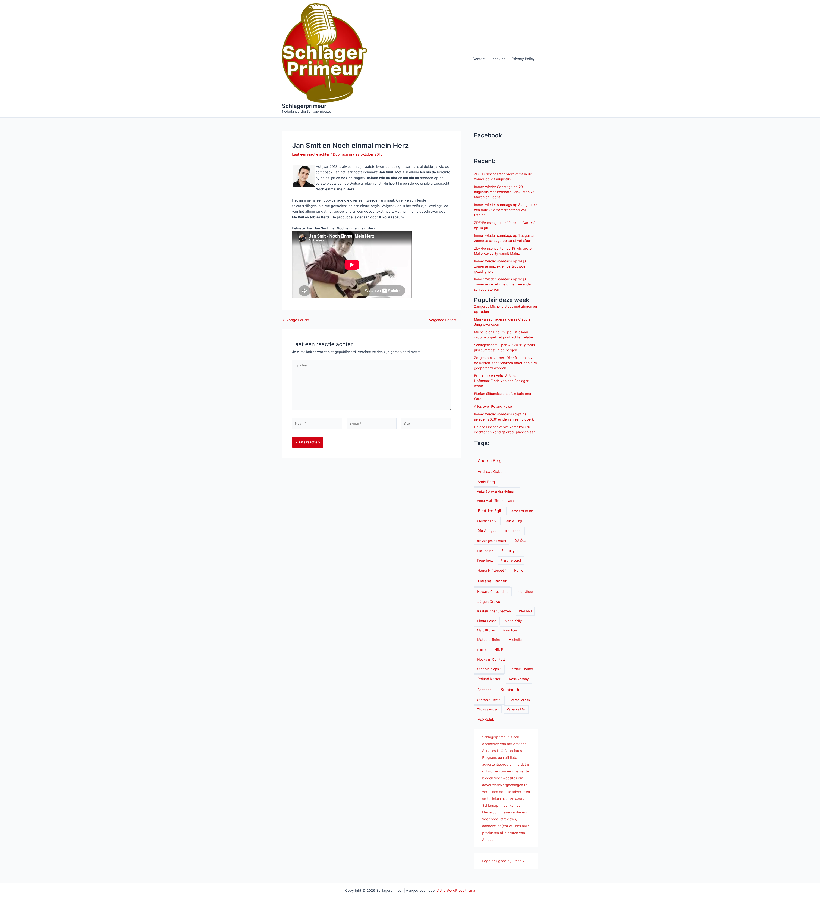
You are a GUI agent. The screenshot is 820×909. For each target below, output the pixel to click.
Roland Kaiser (489, 679)
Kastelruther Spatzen (494, 611)
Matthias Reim (488, 640)
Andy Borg (486, 482)
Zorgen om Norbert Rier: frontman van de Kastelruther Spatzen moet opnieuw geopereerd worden (505, 363)
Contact (479, 59)
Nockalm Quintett (491, 659)
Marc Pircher (486, 630)
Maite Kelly (513, 621)
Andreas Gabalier (493, 471)
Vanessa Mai (516, 709)
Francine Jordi (511, 560)
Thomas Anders (488, 709)
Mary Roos (510, 630)
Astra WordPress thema (456, 890)
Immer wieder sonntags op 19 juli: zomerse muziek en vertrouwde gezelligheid (501, 266)
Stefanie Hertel (489, 700)
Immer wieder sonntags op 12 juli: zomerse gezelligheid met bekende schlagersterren (502, 284)
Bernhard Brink (521, 511)
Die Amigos (486, 530)
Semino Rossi (513, 689)
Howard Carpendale (492, 592)
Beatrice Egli (489, 510)
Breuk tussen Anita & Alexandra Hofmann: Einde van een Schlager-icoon (502, 381)
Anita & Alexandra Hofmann (497, 491)
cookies (498, 59)
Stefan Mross (520, 700)
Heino (518, 570)
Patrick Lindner (521, 669)
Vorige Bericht (295, 320)
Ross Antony (519, 679)
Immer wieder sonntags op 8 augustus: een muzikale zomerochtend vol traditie (505, 210)
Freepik (518, 861)
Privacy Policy (523, 59)
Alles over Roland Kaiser (493, 406)
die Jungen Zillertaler (491, 541)
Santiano (484, 690)
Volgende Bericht (445, 320)
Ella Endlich (485, 551)
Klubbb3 (525, 611)
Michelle (515, 640)
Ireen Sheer (525, 592)
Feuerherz (485, 560)
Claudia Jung (512, 521)
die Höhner (513, 531)
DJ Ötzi (520, 540)
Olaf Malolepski (489, 669)
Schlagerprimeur (304, 106)
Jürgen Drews (488, 601)
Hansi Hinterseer (491, 570)
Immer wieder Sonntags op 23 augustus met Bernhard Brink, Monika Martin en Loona (504, 192)
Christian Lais (486, 521)
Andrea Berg (490, 460)
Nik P (498, 649)
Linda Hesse (486, 621)
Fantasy (508, 551)
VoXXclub (486, 719)
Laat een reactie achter (310, 154)
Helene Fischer (492, 581)
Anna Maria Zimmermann (495, 501)
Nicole (481, 650)
